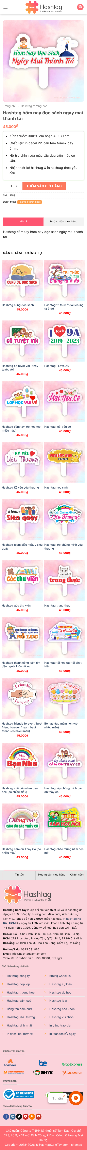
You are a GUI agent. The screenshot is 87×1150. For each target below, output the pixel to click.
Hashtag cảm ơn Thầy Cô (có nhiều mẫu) (21, 850)
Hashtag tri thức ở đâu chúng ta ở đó (64, 306)
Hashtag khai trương (21, 1017)
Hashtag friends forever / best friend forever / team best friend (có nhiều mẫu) (22, 727)
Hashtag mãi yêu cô (57, 426)
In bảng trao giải (60, 1025)
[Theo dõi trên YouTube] (38, 1117)
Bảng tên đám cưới (19, 1009)
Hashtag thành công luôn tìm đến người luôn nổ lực (21, 664)
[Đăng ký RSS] (32, 1117)
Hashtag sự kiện (60, 984)
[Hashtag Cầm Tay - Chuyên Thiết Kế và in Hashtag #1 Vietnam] (43, 7)
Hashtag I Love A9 (56, 365)
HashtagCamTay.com (54, 1144)
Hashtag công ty (18, 975)
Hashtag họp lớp (18, 984)
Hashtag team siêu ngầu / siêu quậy (22, 546)
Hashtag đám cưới (19, 1000)
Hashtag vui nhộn (61, 1017)
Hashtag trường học (34, 106)
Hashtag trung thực (57, 605)
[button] (5, 7)
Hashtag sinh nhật (19, 1025)
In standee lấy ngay (62, 1033)
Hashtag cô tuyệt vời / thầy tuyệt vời (20, 367)
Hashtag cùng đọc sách (18, 305)
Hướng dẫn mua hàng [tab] (63, 221)
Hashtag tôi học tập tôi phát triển (63, 664)
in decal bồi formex (20, 1033)
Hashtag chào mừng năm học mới (64, 850)
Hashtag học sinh (56, 487)
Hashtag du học (60, 992)
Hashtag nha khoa (62, 1009)
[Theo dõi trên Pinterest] (26, 1117)
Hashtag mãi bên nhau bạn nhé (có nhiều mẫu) (20, 790)
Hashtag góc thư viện (16, 605)
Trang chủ (9, 106)
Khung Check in (60, 975)
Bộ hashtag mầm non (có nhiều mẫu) (60, 725)
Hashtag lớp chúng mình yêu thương (63, 546)
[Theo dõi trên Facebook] (6, 1117)
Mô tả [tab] (23, 221)
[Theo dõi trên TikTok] (19, 1117)
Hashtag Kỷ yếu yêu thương (20, 487)
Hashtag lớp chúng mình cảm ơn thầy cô (63, 790)
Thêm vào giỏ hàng (44, 186)
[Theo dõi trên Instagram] (13, 1117)
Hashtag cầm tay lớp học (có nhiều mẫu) (21, 428)
